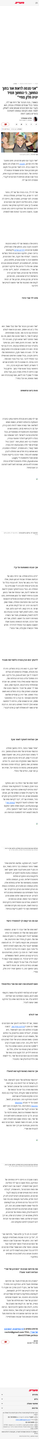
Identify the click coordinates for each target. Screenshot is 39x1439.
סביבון (29, 1343)
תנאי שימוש (34, 1436)
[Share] (36, 124)
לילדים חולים (19, 250)
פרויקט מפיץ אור (18, 1026)
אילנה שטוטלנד (26, 118)
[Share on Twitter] (26, 124)
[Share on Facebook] (31, 124)
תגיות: (36, 1341)
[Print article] (16, 124)
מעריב (36, 84)
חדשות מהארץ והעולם (26, 84)
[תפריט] (37, 3)
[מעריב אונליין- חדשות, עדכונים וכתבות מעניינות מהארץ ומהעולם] (19, 3)
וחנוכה (22, 163)
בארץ (15, 84)
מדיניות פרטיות (24, 1436)
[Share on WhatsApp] (21, 124)
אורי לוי (35, 1343)
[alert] (20, 1421)
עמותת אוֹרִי (10, 802)
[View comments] (5, 124)
